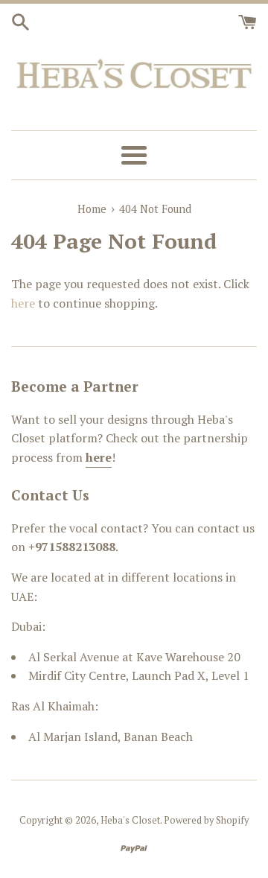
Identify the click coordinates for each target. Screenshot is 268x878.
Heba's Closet (130, 820)
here (23, 303)
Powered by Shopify (206, 820)
